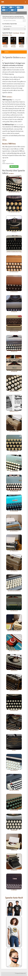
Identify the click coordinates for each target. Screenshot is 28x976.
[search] (14, 26)
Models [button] (12, 7)
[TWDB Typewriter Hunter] (14, 908)
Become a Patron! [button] (15, 166)
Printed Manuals (16, 33)
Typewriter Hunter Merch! (14, 898)
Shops (11, 35)
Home (3, 51)
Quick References (5, 35)
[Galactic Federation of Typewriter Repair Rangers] (14, 932)
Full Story (4, 140)
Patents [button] (13, 10)
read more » (9, 97)
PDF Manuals (22, 33)
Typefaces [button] (6, 10)
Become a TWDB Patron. (9, 144)
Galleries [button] (20, 7)
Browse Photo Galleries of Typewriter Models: (9, 23)
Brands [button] (5, 7)
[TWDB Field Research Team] (14, 957)
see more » (11, 173)
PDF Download (5, 46)
